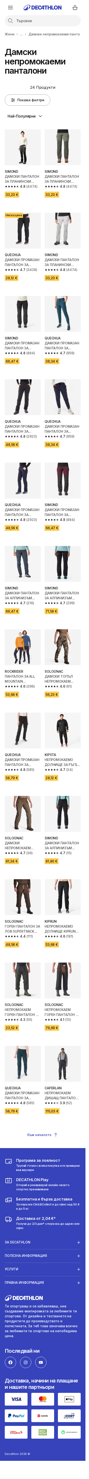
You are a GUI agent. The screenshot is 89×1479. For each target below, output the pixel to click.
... (21, 34)
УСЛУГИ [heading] (11, 1269)
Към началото (39, 1135)
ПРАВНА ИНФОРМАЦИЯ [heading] (24, 1282)
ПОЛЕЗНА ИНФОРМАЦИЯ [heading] (26, 1256)
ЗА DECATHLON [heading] (17, 1242)
